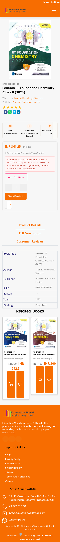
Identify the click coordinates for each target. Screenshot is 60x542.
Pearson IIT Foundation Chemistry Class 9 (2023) (44, 355)
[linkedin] (18, 112)
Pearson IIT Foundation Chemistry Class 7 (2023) (15, 355)
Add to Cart (16, 196)
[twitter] (14, 112)
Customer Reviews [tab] (30, 241)
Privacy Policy (12, 459)
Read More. (8, 432)
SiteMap (9, 472)
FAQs (8, 454)
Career (9, 481)
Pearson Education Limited (26, 102)
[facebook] (5, 112)
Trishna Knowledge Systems (28, 98)
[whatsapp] (10, 112)
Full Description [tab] (30, 233)
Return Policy (12, 463)
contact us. (30, 168)
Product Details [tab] (30, 225)
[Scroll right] (54, 130)
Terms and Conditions (17, 476)
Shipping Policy (13, 467)
